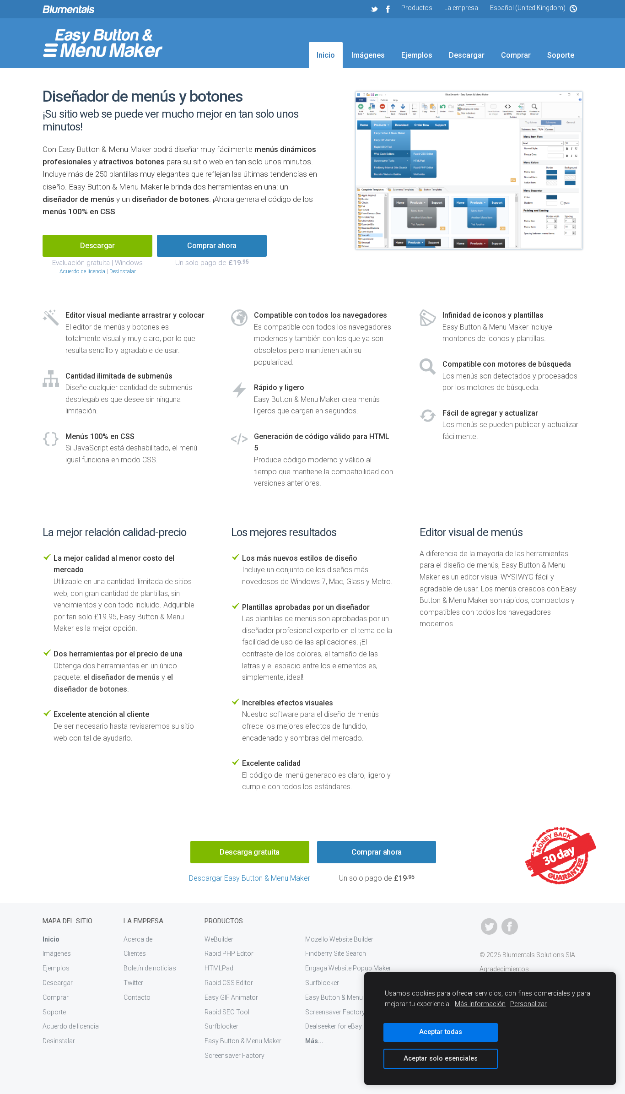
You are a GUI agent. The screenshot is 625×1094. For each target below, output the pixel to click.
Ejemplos (416, 55)
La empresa (461, 7)
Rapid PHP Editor (229, 953)
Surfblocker (221, 1026)
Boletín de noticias (150, 968)
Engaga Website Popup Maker (348, 968)
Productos (416, 7)
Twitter (133, 982)
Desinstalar (122, 271)
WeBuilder (219, 939)
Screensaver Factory (234, 1055)
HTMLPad (219, 968)
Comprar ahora (212, 245)
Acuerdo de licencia (82, 271)
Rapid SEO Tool (227, 1012)
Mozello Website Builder (339, 939)
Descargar (467, 55)
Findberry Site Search (335, 953)
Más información (480, 1004)
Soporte (560, 55)
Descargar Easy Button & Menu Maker (249, 878)
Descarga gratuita (250, 851)
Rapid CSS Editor (229, 982)
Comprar (516, 55)
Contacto (137, 997)
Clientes (135, 953)
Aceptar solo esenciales (441, 1058)
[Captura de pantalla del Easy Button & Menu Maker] (469, 171)
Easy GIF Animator (231, 997)
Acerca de (138, 939)
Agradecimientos (504, 969)
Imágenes (368, 55)
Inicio (326, 55)
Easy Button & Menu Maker (243, 1041)
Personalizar (528, 1004)
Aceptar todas (440, 1032)
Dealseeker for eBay (333, 1026)
